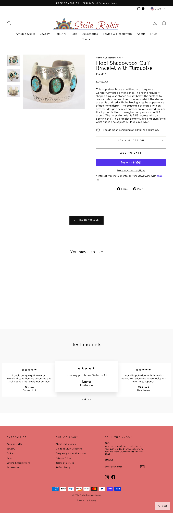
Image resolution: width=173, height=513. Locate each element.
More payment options (131, 170)
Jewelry (45, 33)
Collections (110, 57)
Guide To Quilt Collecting (69, 448)
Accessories (90, 33)
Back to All (89, 220)
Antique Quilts (25, 33)
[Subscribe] (142, 467)
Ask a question (131, 140)
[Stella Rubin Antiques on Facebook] (113, 477)
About (141, 33)
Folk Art (60, 33)
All (119, 57)
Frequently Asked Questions (71, 453)
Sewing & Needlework (117, 33)
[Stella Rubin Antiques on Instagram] (107, 477)
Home (99, 57)
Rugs (74, 33)
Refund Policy (63, 467)
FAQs (153, 33)
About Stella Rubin (66, 443)
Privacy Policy (63, 457)
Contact (86, 39)
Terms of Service (65, 462)
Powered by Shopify (86, 500)
